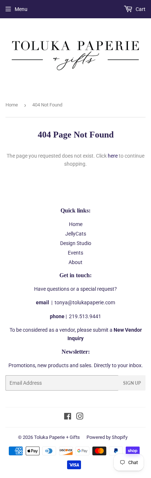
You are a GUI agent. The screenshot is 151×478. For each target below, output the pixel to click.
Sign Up (132, 383)
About (75, 262)
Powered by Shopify (107, 437)
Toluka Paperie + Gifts (57, 437)
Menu (21, 9)
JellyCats (75, 234)
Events (75, 253)
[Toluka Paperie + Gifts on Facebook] (67, 417)
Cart (140, 9)
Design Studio (75, 243)
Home (11, 105)
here (113, 156)
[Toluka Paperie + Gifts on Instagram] (80, 417)
